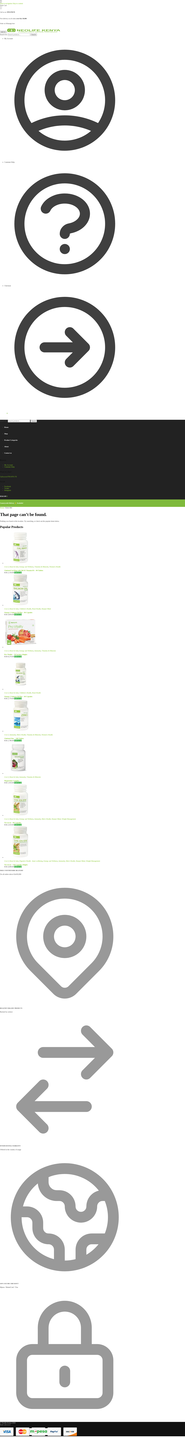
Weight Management (69, 819)
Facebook (7, 486)
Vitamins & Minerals (41, 567)
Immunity (37, 651)
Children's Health (25, 609)
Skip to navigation (6, 3)
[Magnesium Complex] (64, 758)
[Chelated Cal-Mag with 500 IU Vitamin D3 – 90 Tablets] (64, 548)
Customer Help (9, 162)
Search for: (3, 35)
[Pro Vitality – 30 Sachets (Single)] (64, 632)
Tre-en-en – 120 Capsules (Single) (16, 865)
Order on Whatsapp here (7, 23)
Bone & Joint (14, 567)
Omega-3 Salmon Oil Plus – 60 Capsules (18, 696)
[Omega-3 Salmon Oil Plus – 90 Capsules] (64, 590)
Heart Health (36, 609)
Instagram (7, 490)
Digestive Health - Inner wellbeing (31, 861)
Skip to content (18, 3)
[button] (4, 413)
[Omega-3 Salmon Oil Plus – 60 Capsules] (64, 674)
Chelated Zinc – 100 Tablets (14, 738)
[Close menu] (1, 1)
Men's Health (21, 735)
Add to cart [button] (18, 572)
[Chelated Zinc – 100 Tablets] (64, 716)
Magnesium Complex (11, 781)
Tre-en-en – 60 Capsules (12, 823)
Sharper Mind (46, 609)
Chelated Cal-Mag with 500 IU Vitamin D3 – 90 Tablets (23, 570)
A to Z (6, 567)
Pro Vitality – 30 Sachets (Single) (15, 654)
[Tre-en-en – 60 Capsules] (64, 800)
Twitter (6, 488)
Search (33, 35)
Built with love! (5, 1425)
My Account (8, 38)
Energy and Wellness (26, 567)
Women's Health (54, 567)
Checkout (7, 286)
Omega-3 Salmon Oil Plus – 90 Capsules (18, 612)
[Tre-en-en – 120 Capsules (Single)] (64, 842)
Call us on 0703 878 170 (8, 477)
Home (2, 508)
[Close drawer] (1, 7)
